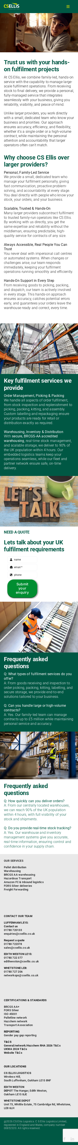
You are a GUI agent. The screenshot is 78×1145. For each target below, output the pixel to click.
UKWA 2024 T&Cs (15, 1049)
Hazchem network (16, 1021)
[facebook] (64, 1139)
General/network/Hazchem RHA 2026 (28, 1045)
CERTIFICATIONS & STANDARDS (25, 1000)
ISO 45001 (10, 1014)
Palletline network (15, 1017)
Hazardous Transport (18, 878)
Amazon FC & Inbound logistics (24, 882)
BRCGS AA (11, 1006)
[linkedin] (72, 1139)
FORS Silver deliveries (18, 885)
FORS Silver (11, 1010)
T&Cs (57, 1045)
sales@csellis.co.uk (17, 947)
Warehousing (12, 871)
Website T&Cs (13, 1052)
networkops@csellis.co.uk (21, 975)
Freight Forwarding (16, 889)
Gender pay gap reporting (20, 1035)
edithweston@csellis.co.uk (21, 961)
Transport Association (18, 1025)
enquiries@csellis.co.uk (19, 933)
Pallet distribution (15, 867)
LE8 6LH (37, 1104)
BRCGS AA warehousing (19, 874)
